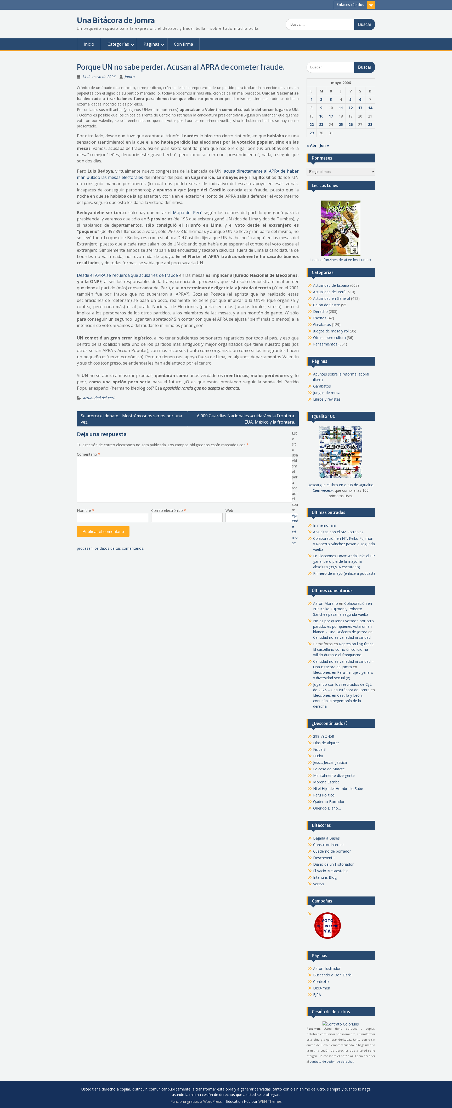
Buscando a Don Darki (332, 974)
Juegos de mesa (326, 392)
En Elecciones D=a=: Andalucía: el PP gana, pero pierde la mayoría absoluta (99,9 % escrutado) (344, 561)
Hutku (318, 755)
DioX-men (321, 988)
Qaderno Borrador (328, 801)
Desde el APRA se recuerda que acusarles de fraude (127, 275)
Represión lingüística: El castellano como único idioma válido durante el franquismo (343, 649)
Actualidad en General (331, 298)
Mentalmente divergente (334, 775)
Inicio (89, 44)
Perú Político (324, 795)
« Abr (312, 145)
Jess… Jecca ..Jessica (330, 762)
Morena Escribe (326, 781)
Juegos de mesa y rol (331, 331)
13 (360, 107)
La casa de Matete (329, 768)
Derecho (320, 311)
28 (370, 124)
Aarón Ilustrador (327, 968)
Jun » (324, 145)
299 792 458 (323, 736)
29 (311, 132)
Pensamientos (325, 344)
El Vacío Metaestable (330, 870)
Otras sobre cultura (329, 337)
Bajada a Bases (326, 838)
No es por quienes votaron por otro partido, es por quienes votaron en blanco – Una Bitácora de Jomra (343, 626)
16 (321, 116)
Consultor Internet (328, 844)
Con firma (183, 44)
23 (321, 124)
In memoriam (324, 525)
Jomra (130, 76)
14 (370, 107)
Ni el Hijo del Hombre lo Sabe (338, 788)
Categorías (118, 44)
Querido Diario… (327, 808)
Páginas (151, 44)
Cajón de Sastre (326, 304)
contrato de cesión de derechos (332, 1061)
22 (311, 124)
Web (229, 510)
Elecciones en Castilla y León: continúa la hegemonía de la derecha (338, 701)
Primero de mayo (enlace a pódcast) (344, 573)
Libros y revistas (327, 399)
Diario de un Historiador (333, 864)
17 (331, 116)
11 (341, 107)
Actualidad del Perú (99, 397)
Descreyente (324, 857)
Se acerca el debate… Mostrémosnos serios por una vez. (131, 419)
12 (350, 107)
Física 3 (319, 749)
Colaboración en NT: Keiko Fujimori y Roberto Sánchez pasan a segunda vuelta (344, 544)
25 (341, 124)
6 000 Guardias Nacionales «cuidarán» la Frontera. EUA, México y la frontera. (246, 419)
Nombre (85, 510)
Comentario (88, 454)
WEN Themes (270, 1101)
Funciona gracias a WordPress (196, 1101)
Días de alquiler (326, 742)
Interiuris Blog (325, 877)
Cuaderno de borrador (332, 851)
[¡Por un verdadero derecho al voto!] (327, 938)
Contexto (321, 981)
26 (350, 124)
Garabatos (322, 324)
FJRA (317, 994)
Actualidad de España (331, 285)
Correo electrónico (168, 510)
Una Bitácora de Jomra (116, 20)
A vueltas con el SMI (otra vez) (339, 531)
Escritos (319, 317)
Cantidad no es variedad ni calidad (342, 637)
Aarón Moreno (325, 603)
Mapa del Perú (187, 212)
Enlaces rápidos (350, 4)
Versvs (318, 883)
